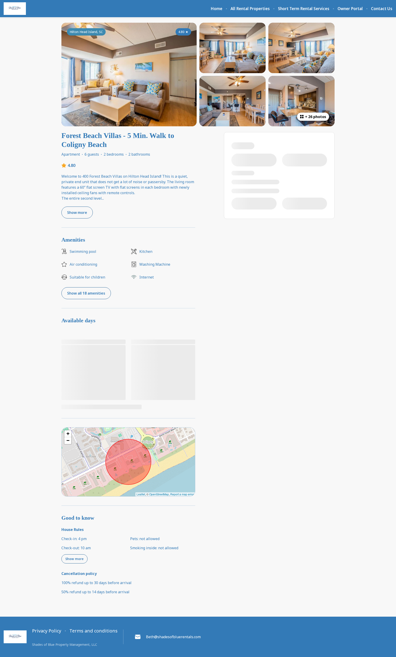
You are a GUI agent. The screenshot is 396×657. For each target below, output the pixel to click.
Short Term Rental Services (303, 8)
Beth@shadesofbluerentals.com (173, 636)
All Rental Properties (250, 8)
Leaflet (141, 494)
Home (216, 8)
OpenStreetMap (159, 494)
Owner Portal (350, 8)
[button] (67, 433)
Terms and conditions (93, 631)
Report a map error (182, 494)
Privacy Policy (46, 631)
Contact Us (381, 8)
